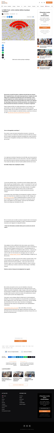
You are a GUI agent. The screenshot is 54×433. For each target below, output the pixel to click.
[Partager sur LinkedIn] (11, 17)
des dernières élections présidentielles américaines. (19, 112)
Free (32, 346)
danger (23, 346)
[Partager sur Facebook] (9, 17)
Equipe (21, 397)
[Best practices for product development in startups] (7, 374)
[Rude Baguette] (4, 2)
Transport (42, 6)
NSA (11, 347)
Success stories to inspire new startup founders (46, 47)
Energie (14, 6)
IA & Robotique (4, 405)
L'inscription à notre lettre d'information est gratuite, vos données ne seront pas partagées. (44, 414)
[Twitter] (3, 45)
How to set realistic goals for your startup (45, 57)
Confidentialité (22, 402)
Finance (18, 6)
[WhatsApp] (3, 53)
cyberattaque (11, 346)
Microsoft (7, 347)
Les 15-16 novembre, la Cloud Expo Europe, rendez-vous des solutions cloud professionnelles (27, 364)
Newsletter (49, 2)
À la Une (5, 6)
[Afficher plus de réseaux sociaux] (14, 17)
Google (3, 347)
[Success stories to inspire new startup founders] (44, 41)
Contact (21, 400)
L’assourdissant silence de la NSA (11, 307)
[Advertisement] (20, 50)
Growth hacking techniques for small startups (29, 379)
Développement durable (6, 410)
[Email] (3, 55)
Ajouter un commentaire (18, 384)
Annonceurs (22, 399)
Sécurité (33, 6)
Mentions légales (22, 404)
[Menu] (2, 6)
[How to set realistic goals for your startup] (44, 52)
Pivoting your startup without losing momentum (17, 379)
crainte (7, 346)
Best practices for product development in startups (6, 379)
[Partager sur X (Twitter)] (7, 17)
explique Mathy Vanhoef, (15, 254)
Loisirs (25, 6)
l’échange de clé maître (9, 197)
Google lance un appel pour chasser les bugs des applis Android (11, 364)
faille (29, 346)
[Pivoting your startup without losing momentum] (18, 374)
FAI (26, 346)
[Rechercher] (51, 6)
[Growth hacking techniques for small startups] (30, 374)
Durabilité (9, 6)
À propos (21, 395)
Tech (38, 6)
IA (21, 6)
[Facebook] (3, 48)
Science (29, 6)
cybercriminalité (18, 346)
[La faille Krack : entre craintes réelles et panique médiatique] (18, 29)
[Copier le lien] (3, 57)
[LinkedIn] (3, 50)
